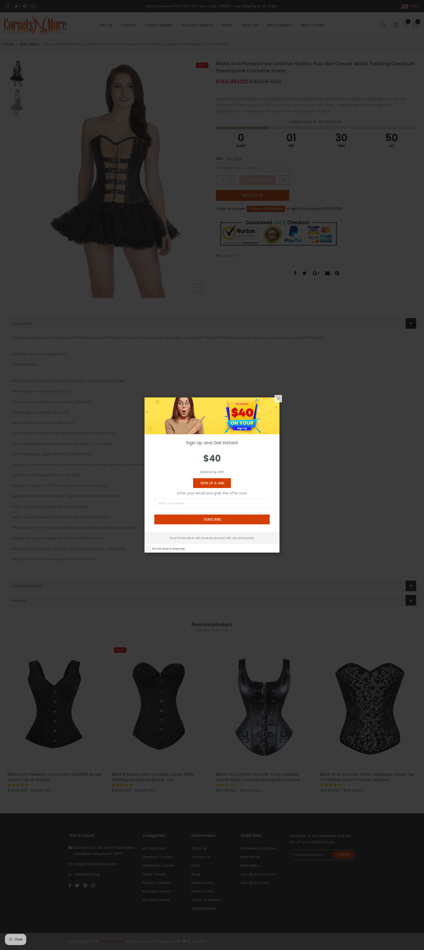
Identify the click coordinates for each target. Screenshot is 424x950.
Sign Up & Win (212, 483)
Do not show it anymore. (168, 549)
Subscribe (212, 519)
